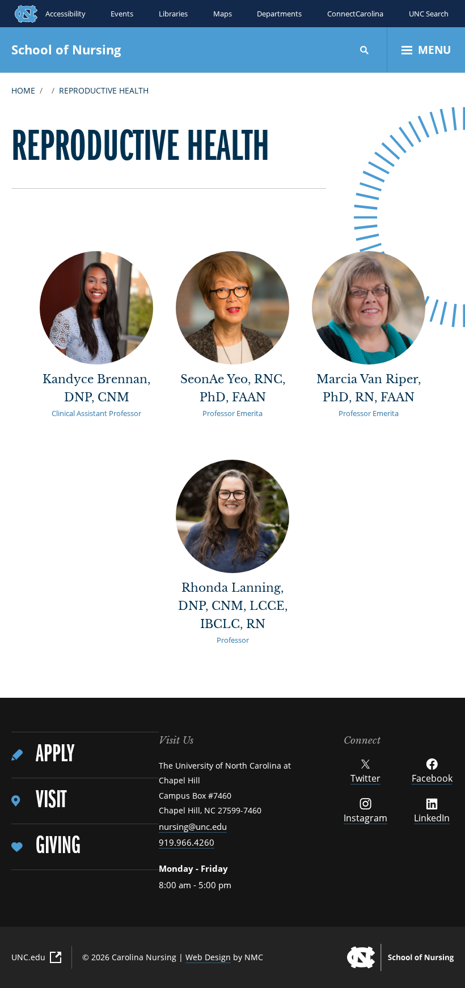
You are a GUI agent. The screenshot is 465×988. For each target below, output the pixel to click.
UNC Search (429, 14)
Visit (51, 800)
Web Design (208, 957)
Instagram (365, 818)
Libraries (173, 14)
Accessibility (65, 14)
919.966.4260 (186, 842)
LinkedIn (432, 818)
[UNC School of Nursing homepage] (400, 957)
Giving (58, 846)
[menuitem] (85, 755)
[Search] (364, 50)
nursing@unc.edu (193, 826)
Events (122, 14)
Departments (279, 14)
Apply (55, 754)
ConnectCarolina (355, 14)
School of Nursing (66, 49)
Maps (222, 14)
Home (23, 90)
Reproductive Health (104, 90)
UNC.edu (28, 957)
